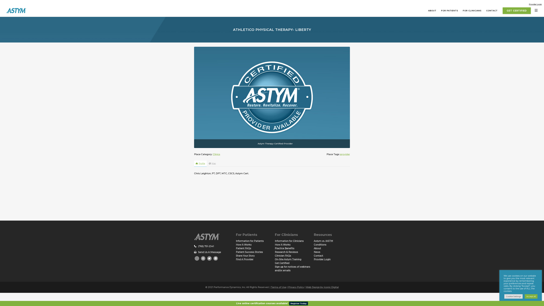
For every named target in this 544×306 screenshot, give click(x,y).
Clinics (216, 154)
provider (345, 154)
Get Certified (517, 10)
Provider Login (535, 4)
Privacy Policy (296, 287)
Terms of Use (278, 287)
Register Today (299, 303)
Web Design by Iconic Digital (322, 287)
